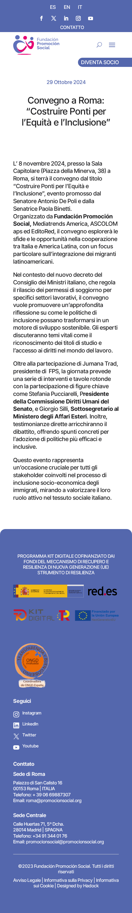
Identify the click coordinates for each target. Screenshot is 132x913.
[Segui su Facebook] (41, 18)
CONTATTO (72, 27)
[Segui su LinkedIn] (66, 18)
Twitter (29, 734)
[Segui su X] (54, 18)
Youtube (30, 745)
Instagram (31, 712)
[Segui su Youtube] (90, 18)
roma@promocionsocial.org (54, 800)
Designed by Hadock (78, 886)
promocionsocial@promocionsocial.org (65, 842)
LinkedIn (30, 723)
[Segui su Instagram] (78, 18)
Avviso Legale (27, 880)
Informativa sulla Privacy (68, 880)
